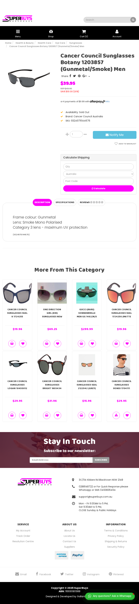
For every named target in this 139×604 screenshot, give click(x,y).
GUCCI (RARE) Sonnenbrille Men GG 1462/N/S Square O (87, 315)
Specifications (65, 202)
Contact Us (69, 541)
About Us (69, 530)
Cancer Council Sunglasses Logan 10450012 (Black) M (17, 386)
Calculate (99, 188)
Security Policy (115, 546)
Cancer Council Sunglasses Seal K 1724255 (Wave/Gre (17, 315)
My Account (23, 530)
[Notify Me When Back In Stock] (116, 415)
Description (42, 202)
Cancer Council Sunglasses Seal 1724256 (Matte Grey (121, 315)
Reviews (85, 202)
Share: (65, 76)
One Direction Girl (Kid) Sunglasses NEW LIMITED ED (52, 315)
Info (108, 101)
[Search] (133, 20)
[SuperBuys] (17, 17)
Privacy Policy (116, 536)
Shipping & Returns (116, 541)
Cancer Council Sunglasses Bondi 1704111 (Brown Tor (121, 386)
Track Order (23, 536)
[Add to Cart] (12, 343)
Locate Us (69, 536)
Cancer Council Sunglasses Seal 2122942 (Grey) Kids (87, 386)
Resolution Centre (23, 541)
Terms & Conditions (116, 530)
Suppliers (69, 546)
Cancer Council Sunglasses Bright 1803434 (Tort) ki (52, 386)
